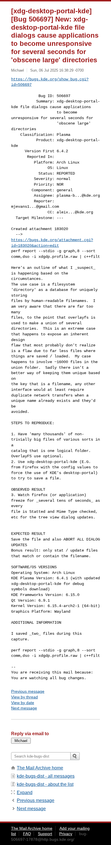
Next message (24, 708)
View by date (22, 702)
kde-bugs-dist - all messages (46, 776)
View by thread (24, 697)
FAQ (27, 833)
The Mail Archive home (40, 767)
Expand (24, 792)
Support (45, 833)
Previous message (27, 691)
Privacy (65, 833)
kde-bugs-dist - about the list (45, 784)
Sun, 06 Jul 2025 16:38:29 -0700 (57, 70)
